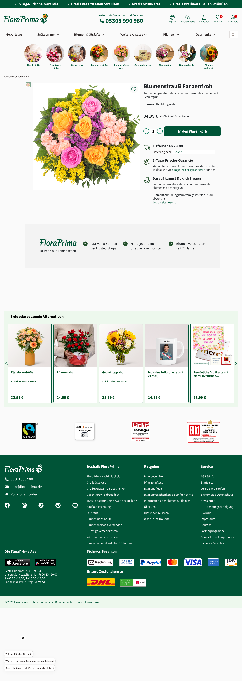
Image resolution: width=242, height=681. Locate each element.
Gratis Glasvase (96, 482)
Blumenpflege (153, 489)
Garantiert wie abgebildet (103, 495)
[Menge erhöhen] (160, 131)
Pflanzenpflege (153, 482)
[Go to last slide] (7, 363)
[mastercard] (172, 562)
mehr (172, 104)
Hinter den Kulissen (156, 513)
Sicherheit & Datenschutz (217, 495)
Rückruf (206, 513)
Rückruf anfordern (25, 494)
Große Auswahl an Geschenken (106, 489)
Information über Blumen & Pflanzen (167, 501)
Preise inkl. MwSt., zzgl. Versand (25, 582)
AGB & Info (207, 476)
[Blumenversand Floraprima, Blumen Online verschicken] (26, 23)
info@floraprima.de (26, 486)
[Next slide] (235, 363)
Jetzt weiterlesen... (165, 202)
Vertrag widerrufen (213, 489)
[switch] (84, 434)
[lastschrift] (126, 562)
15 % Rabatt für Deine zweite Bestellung (112, 501)
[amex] (213, 562)
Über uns (150, 507)
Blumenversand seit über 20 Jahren (109, 543)
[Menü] (92, 425)
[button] (18, 643)
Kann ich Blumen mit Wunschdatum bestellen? (29, 668)
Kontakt (206, 525)
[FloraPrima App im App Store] (17, 562)
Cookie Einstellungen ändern (219, 537)
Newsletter (208, 501)
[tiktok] (41, 506)
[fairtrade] (30, 431)
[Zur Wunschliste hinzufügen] (136, 87)
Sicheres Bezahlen (212, 543)
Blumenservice (153, 476)
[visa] (193, 562)
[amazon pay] (231, 562)
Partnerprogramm (212, 531)
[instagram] (24, 506)
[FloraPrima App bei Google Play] (45, 562)
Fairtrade (92, 513)
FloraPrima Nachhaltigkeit (103, 476)
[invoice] (100, 562)
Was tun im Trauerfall (157, 519)
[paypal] (150, 562)
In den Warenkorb (192, 131)
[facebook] (7, 506)
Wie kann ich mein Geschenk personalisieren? (29, 661)
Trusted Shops (106, 248)
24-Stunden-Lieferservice (103, 537)
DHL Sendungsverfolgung (217, 507)
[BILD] (203, 431)
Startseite (207, 482)
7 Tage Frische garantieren (188, 170)
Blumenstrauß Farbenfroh (16, 76)
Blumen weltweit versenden (104, 525)
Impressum (208, 519)
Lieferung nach (163, 152)
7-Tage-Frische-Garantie (18, 654)
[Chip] (140, 431)
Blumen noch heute (99, 519)
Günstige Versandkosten (102, 531)
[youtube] (75, 506)
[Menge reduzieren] (146, 131)
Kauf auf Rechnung (99, 507)
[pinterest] (58, 506)
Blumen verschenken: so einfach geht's (168, 495)
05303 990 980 (124, 20)
